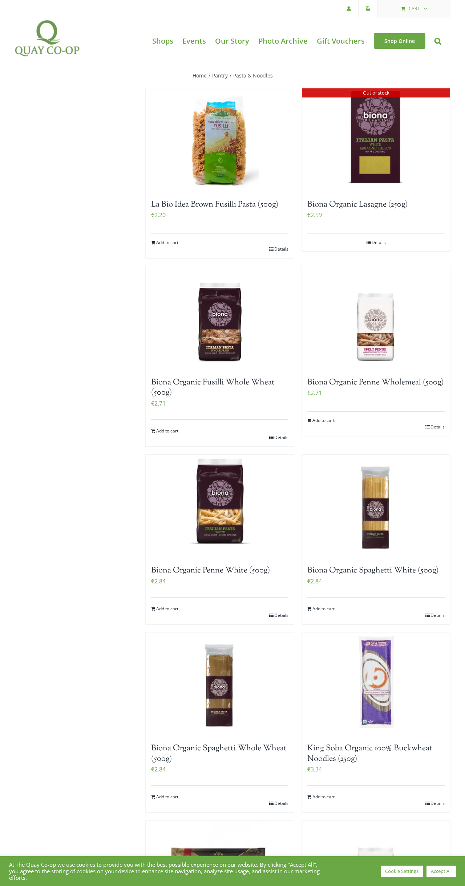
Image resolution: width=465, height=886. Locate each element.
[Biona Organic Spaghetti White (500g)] (376, 507)
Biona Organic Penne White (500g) (210, 570)
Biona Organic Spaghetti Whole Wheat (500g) (219, 754)
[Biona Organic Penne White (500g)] (220, 507)
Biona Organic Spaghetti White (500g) (372, 570)
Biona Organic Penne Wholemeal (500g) (375, 382)
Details (281, 249)
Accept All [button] (441, 871)
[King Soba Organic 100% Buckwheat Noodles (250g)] (376, 684)
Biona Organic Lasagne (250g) (357, 205)
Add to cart (167, 242)
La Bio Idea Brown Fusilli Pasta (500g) (214, 205)
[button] (437, 41)
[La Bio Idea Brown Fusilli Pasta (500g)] (220, 140)
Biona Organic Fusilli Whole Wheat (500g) (213, 388)
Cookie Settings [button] (401, 871)
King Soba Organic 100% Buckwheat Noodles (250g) (369, 754)
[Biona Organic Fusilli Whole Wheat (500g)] (220, 318)
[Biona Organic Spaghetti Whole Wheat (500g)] (220, 684)
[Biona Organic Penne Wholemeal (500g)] (376, 318)
